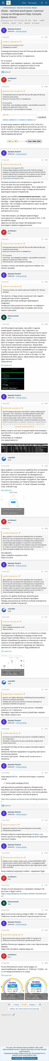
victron (20, 23)
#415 (46, 820)
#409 (46, 528)
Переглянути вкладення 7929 (13, 178)
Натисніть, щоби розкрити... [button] (25, 427)
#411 (46, 617)
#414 (46, 773)
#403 (46, 160)
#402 (46, 87)
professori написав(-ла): (11, 42)
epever (35, 20)
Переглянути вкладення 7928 (13, 168)
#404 (46, 239)
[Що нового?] (42, 3)
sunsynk (13, 23)
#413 (46, 729)
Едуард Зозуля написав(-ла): (13, 91)
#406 (46, 324)
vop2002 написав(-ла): (10, 533)
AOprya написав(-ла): (10, 825)
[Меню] (3, 3)
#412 (46, 689)
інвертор (27, 23)
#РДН (26, 783)
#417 (46, 885)
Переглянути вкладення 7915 (13, 45)
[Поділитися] (42, 37)
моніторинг (36, 23)
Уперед (32, 1004)
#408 (46, 466)
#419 (46, 930)
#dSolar (14, 776)
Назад (16, 1004)
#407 (46, 403)
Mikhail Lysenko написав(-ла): (13, 857)
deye (29, 20)
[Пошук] (46, 3)
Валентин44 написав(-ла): (12, 408)
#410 (46, 572)
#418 (46, 910)
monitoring (5, 23)
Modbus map (37, 834)
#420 (46, 963)
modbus (42, 20)
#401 (46, 37)
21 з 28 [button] (24, 1004)
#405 (46, 282)
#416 (46, 853)
